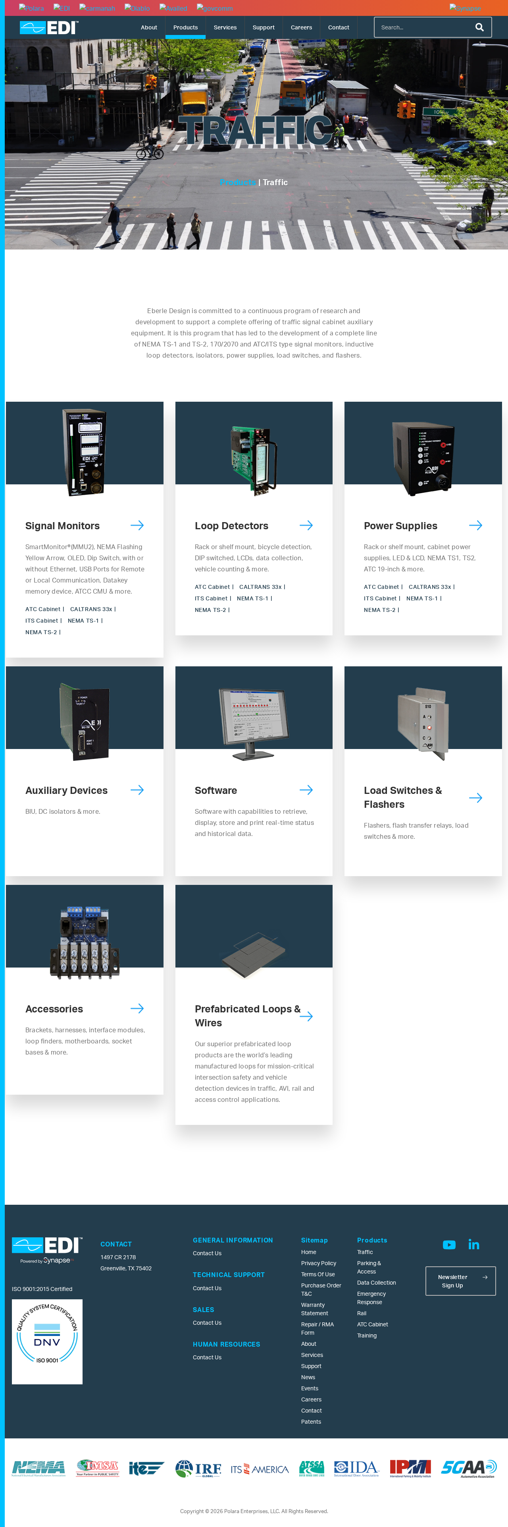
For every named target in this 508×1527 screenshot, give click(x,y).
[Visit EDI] (62, 8)
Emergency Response (371, 1297)
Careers (301, 27)
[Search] (480, 27)
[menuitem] (149, 27)
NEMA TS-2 (41, 632)
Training (367, 1335)
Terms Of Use (318, 1274)
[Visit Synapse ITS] (469, 8)
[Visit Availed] (173, 8)
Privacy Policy (318, 1263)
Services (225, 27)
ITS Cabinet (41, 620)
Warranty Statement (314, 1308)
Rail (361, 1313)
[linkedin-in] (474, 1244)
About (149, 27)
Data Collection (376, 1282)
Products (185, 27)
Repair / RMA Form (317, 1328)
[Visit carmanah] (97, 8)
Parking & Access (369, 1267)
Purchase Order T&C (321, 1289)
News (308, 1377)
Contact (338, 27)
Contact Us (207, 1253)
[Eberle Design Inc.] (49, 27)
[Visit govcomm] (215, 8)
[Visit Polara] (31, 8)
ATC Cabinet (43, 609)
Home (308, 1251)
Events (309, 1388)
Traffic (365, 1251)
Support (264, 27)
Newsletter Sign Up (453, 1281)
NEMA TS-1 (83, 620)
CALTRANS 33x (91, 609)
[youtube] (449, 1244)
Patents (311, 1421)
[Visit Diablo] (137, 8)
